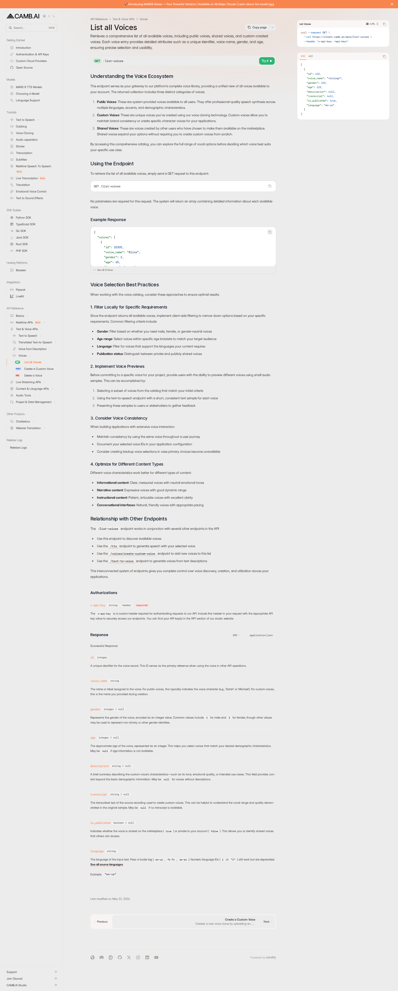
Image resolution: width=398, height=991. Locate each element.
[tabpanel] (343, 90)
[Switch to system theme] (44, 16)
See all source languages (106, 864)
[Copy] (254, 61)
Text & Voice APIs (124, 19)
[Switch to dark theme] (54, 16)
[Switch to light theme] (49, 16)
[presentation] (183, 246)
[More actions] (272, 27)
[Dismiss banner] (392, 4)
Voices (144, 19)
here (271, 4)
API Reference (99, 19)
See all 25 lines (105, 269)
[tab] (303, 56)
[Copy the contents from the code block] (270, 186)
